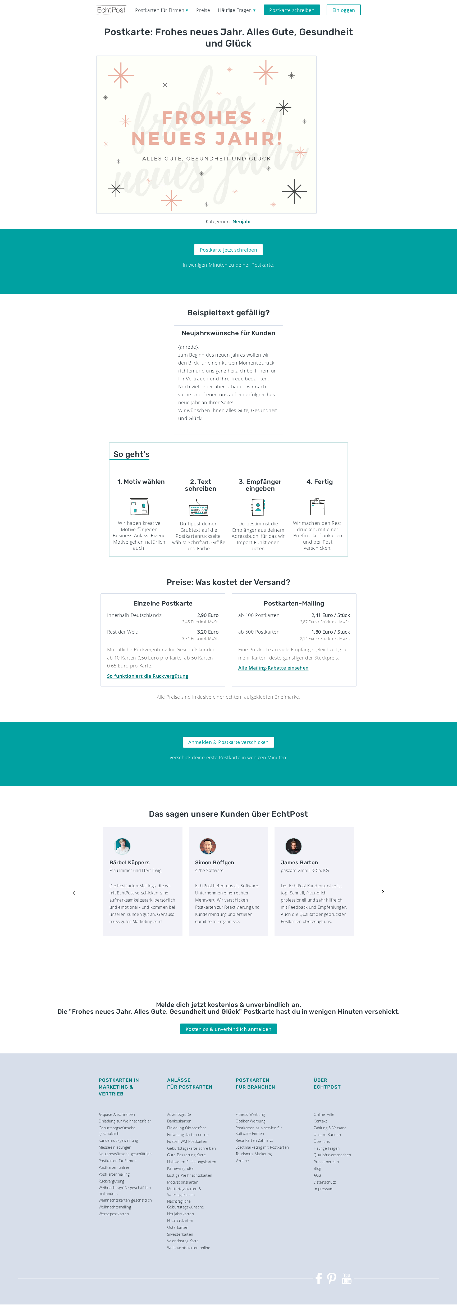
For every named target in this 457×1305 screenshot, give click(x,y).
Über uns (322, 1141)
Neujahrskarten (180, 1213)
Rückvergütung (111, 1181)
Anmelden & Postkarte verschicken (228, 742)
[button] (74, 892)
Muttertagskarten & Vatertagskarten (184, 1191)
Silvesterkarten (180, 1234)
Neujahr (242, 221)
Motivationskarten (182, 1182)
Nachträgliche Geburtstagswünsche (185, 1204)
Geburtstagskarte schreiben (191, 1148)
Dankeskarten (179, 1121)
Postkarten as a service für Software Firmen (259, 1130)
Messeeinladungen (115, 1147)
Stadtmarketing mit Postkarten (262, 1147)
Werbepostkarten (114, 1213)
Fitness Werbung (250, 1114)
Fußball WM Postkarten (187, 1141)
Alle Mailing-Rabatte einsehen (273, 668)
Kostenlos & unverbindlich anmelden (228, 1029)
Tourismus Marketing (254, 1153)
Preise (203, 10)
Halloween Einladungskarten (191, 1161)
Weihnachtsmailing (115, 1206)
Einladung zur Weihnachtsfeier (125, 1121)
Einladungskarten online (188, 1134)
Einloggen (343, 10)
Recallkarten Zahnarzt (254, 1140)
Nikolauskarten (180, 1220)
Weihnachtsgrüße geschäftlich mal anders (125, 1190)
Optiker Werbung (250, 1121)
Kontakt (320, 1121)
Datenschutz (325, 1182)
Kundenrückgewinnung (118, 1140)
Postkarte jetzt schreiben (228, 250)
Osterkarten (177, 1227)
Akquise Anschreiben (117, 1114)
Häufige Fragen (327, 1148)
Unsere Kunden (327, 1134)
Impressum (323, 1188)
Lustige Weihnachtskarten (189, 1175)
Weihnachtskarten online (188, 1247)
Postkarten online (114, 1167)
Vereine (242, 1160)
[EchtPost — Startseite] (111, 10)
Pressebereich (326, 1161)
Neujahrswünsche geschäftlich (125, 1153)
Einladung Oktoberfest (186, 1127)
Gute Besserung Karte (186, 1154)
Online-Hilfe (324, 1114)
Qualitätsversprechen (332, 1154)
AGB (317, 1175)
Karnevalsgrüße (180, 1168)
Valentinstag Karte (183, 1240)
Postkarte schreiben (291, 10)
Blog (317, 1168)
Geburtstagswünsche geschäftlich (117, 1130)
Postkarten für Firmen (118, 1160)
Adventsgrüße (179, 1114)
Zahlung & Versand (330, 1127)
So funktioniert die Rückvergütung (147, 676)
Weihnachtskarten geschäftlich (125, 1200)
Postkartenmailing (114, 1174)
